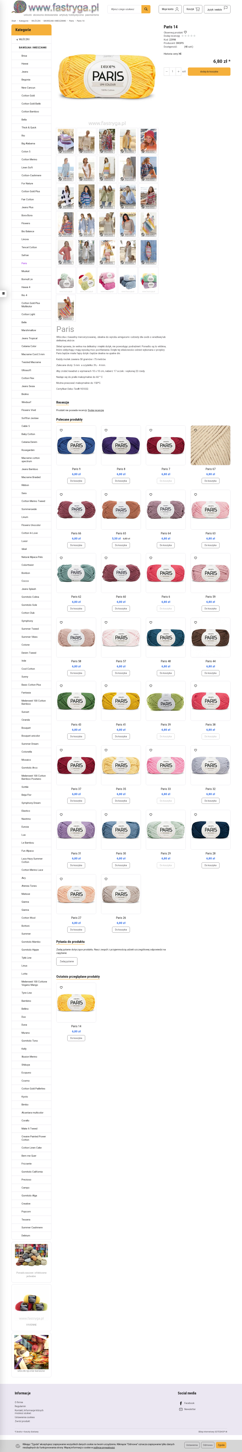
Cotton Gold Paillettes (33, 1088)
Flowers (26, 223)
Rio (23, 135)
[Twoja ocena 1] (182, 36)
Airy (24, 877)
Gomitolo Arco (30, 767)
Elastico (26, 810)
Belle (24, 322)
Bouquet (26, 727)
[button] (107, 76)
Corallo (25, 1120)
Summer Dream (30, 743)
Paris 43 (76, 724)
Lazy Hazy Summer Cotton (32, 860)
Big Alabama (28, 143)
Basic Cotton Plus (31, 684)
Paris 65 (121, 533)
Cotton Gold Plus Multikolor (31, 305)
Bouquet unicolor (31, 735)
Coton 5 (26, 151)
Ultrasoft (26, 370)
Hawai (25, 63)
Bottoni (25, 925)
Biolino (25, 394)
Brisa (24, 55)
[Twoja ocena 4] (191, 36)
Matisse (26, 893)
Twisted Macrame (31, 362)
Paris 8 (121, 469)
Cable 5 (26, 426)
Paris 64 (166, 533)
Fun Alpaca (28, 850)
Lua (24, 834)
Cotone (26, 644)
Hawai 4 (26, 287)
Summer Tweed (30, 628)
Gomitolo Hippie (30, 949)
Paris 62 (76, 597)
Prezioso (26, 1179)
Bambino (26, 1000)
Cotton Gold (28, 95)
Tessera (26, 1219)
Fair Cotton (28, 199)
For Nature (27, 183)
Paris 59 (210, 597)
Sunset (25, 711)
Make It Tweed (29, 1128)
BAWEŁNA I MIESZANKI (32, 47)
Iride (24, 660)
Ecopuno (26, 1072)
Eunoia (25, 826)
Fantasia (26, 692)
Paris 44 (210, 661)
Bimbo (25, 1104)
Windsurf (26, 402)
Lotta (24, 973)
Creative (26, 1203)
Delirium (26, 1235)
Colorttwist (28, 564)
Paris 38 (210, 724)
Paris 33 (166, 789)
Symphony (27, 620)
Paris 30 (121, 853)
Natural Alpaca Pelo (32, 557)
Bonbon (26, 573)
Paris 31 (76, 853)
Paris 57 (121, 661)
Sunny (25, 676)
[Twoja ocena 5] (194, 36)
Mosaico (26, 759)
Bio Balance (28, 231)
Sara (24, 493)
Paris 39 (166, 724)
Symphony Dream (31, 802)
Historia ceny (171, 53)
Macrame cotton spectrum (31, 460)
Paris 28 (210, 853)
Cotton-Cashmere (31, 175)
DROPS (180, 43)
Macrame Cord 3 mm (33, 354)
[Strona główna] (55, 8)
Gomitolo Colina (30, 596)
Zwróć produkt (22, 1421)
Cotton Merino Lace (32, 869)
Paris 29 (166, 853)
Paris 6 (166, 597)
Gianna (25, 901)
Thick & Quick (29, 127)
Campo (25, 1187)
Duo (24, 1016)
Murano (26, 1032)
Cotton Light (28, 314)
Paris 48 (166, 661)
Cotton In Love (30, 533)
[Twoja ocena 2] (185, 36)
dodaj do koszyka (209, 71)
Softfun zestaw (30, 418)
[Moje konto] (170, 9)
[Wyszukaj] (145, 9)
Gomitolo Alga (29, 1195)
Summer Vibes (30, 636)
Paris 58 (76, 661)
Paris (24, 263)
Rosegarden (28, 450)
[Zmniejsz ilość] (178, 71)
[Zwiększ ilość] (166, 71)
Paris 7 (166, 469)
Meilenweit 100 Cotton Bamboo (34, 702)
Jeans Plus (27, 207)
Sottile (25, 786)
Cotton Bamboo (30, 111)
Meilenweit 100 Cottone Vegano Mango (34, 983)
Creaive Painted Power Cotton (34, 1138)
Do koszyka (76, 481)
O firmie (19, 1402)
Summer (26, 933)
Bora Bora (27, 215)
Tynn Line (27, 992)
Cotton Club (28, 612)
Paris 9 (76, 469)
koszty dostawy (31, 1432)
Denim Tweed (29, 652)
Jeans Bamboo (30, 469)
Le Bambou (28, 842)
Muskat (25, 271)
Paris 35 (121, 789)
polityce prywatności (104, 1447)
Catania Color (29, 346)
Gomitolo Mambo (31, 941)
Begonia (26, 79)
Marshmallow (29, 330)
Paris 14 (76, 1026)
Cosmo (26, 1080)
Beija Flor (26, 794)
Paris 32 (210, 789)
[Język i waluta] (217, 9)
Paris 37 (76, 789)
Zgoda (221, 1445)
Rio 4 (24, 295)
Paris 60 (121, 597)
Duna (24, 1024)
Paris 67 (210, 469)
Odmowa (208, 1445)
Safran (25, 255)
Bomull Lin (27, 279)
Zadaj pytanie (67, 961)
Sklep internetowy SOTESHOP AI (212, 1432)
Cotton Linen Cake (32, 1147)
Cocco (25, 580)
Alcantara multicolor (32, 1112)
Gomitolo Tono (30, 1040)
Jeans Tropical (29, 338)
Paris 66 (76, 533)
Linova (25, 239)
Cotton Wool (28, 917)
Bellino (25, 1008)
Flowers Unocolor (31, 525)
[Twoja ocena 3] (188, 36)
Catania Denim (29, 442)
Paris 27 (76, 918)
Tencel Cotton (29, 247)
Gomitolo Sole (29, 604)
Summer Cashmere (32, 1227)
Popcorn (26, 1211)
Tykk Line (26, 957)
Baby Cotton (28, 434)
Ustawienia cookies (25, 1417)
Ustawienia (192, 1445)
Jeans (25, 71)
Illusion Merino (29, 1056)
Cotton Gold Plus (31, 191)
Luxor (25, 541)
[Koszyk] (192, 9)
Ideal (24, 549)
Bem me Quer (29, 1155)
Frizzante (27, 1163)
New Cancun (28, 87)
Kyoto (25, 1096)
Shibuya (26, 1064)
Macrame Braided (31, 477)
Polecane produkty (69, 419)
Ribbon (25, 485)
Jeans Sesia (28, 386)
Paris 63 (210, 533)
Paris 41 (121, 724)
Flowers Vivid (29, 410)
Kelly (24, 1048)
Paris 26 (121, 918)
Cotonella (27, 751)
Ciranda (26, 719)
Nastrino (26, 818)
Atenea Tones (29, 885)
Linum (25, 517)
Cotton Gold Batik (31, 103)
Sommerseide (29, 509)
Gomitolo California (32, 1171)
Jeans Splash (29, 589)
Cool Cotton (28, 668)
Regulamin (20, 1406)
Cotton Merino (29, 159)
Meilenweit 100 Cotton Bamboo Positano (34, 777)
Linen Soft (27, 167)
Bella (24, 119)
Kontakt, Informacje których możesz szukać (29, 1411)
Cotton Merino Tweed (33, 501)
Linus (24, 965)
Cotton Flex (28, 378)
